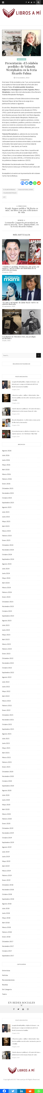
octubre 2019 (7, 838)
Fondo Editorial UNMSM (25, 189)
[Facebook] (26, 2)
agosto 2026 (6, 451)
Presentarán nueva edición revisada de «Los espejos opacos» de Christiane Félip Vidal (25, 432)
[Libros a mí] (21, 12)
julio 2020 (5, 795)
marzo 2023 (6, 644)
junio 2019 (6, 856)
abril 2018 (5, 923)
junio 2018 (6, 913)
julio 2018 (5, 908)
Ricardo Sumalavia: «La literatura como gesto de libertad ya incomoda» (26, 421)
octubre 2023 (7, 611)
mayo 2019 (6, 861)
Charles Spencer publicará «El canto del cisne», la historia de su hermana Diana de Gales (26, 410)
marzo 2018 (6, 927)
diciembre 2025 (7, 488)
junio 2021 (6, 743)
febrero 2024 (7, 592)
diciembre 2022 (7, 658)
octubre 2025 (7, 498)
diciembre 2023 (7, 602)
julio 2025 (5, 512)
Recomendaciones (8, 980)
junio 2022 (6, 687)
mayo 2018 (6, 918)
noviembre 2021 (8, 720)
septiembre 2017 (8, 956)
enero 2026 (6, 484)
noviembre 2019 (8, 833)
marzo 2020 (6, 814)
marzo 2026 (6, 474)
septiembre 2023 (8, 616)
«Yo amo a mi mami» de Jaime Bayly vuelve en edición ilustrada (20, 303)
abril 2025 (5, 526)
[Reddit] (39, 183)
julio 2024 (5, 569)
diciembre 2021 (7, 715)
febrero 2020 (7, 819)
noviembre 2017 (8, 946)
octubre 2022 (7, 668)
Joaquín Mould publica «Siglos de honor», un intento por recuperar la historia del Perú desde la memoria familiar (25, 384)
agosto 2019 (6, 847)
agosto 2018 (6, 904)
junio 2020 (6, 800)
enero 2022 (6, 710)
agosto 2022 (6, 677)
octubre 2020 (7, 781)
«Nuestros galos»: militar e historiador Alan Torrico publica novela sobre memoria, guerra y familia (26, 397)
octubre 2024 (7, 554)
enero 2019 (6, 880)
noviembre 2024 (8, 550)
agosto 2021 (6, 734)
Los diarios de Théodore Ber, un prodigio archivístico (19, 337)
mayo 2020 (6, 805)
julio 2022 (5, 682)
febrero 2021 (7, 762)
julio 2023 (5, 625)
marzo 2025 (6, 531)
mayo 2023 (6, 635)
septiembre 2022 (8, 672)
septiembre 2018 (8, 899)
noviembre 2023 (8, 606)
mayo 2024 (6, 578)
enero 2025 (6, 540)
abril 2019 (5, 866)
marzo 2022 (6, 701)
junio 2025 (6, 517)
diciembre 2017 (7, 941)
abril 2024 (5, 583)
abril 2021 (5, 753)
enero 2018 (6, 937)
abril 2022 (5, 696)
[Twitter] (28, 2)
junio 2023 (6, 630)
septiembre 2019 (8, 842)
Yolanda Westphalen (9, 193)
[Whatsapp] (35, 183)
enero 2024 (6, 597)
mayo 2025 (6, 521)
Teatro (4, 994)
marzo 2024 (6, 587)
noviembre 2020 (8, 776)
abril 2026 (5, 469)
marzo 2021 (6, 757)
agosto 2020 (6, 790)
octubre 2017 (7, 951)
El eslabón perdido (9, 189)
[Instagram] (34, 2)
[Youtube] (31, 2)
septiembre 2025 (8, 502)
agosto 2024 (6, 564)
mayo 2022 (6, 691)
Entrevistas (6, 970)
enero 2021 (6, 767)
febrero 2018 (7, 932)
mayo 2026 (6, 465)
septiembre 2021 (8, 729)
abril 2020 (5, 809)
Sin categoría (7, 989)
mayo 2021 (6, 748)
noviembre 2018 (8, 889)
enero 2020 (6, 823)
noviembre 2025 (8, 493)
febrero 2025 (7, 535)
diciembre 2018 (7, 885)
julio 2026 (5, 455)
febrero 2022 (7, 705)
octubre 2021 (7, 724)
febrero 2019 (7, 875)
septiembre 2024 (8, 559)
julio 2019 (5, 852)
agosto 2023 (6, 620)
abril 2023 (5, 639)
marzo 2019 (6, 871)
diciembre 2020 (7, 771)
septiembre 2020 (8, 786)
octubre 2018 (7, 894)
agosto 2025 (6, 507)
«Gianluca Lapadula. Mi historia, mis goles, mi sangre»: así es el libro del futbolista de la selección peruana (20, 268)
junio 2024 (6, 573)
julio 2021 (5, 738)
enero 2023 (6, 653)
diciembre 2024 (7, 545)
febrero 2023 (7, 649)
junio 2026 (6, 460)
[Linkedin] (31, 183)
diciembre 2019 (7, 828)
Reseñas (5, 985)
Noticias (21, 59)
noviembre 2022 (8, 663)
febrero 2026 (7, 479)
